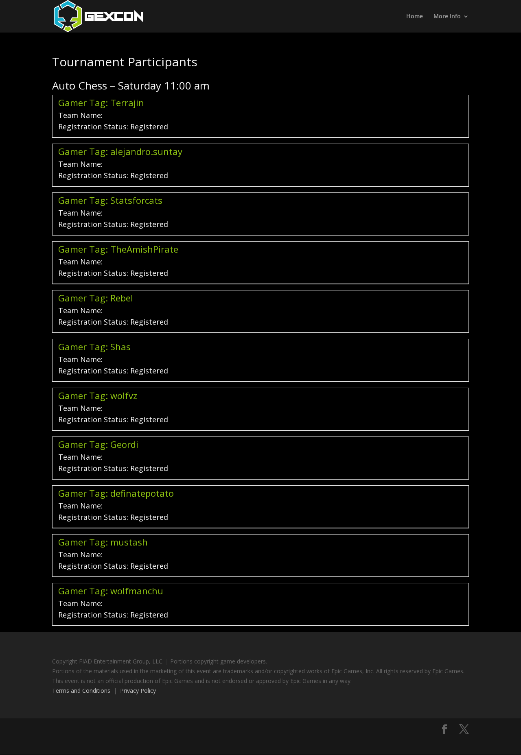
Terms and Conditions (81, 690)
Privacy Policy (138, 690)
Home (414, 16)
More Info (447, 16)
